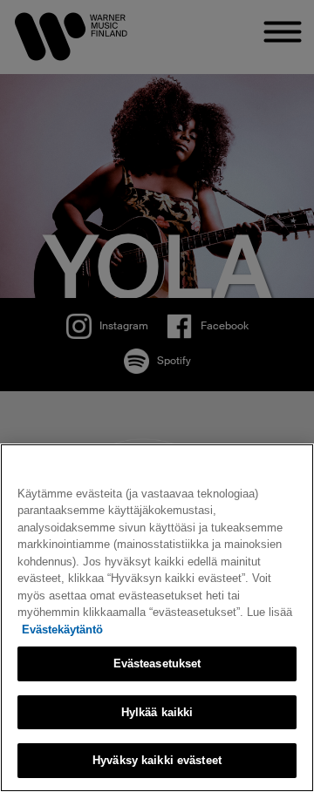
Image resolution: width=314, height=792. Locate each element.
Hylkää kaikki (157, 712)
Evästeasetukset (157, 663)
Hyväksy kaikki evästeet (157, 760)
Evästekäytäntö (62, 629)
